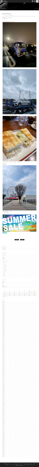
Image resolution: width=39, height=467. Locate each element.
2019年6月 (3, 429)
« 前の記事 (16, 239)
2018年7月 (3, 445)
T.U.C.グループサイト (32, 464)
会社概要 (16, 464)
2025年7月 (3, 320)
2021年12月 (3, 384)
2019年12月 (3, 420)
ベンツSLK (4, 274)
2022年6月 (3, 375)
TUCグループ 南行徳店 (8, 1)
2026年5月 (3, 305)
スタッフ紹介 (7, 464)
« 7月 (2, 297)
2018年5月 (3, 448)
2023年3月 (3, 362)
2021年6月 (3, 393)
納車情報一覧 (3, 258)
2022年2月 (3, 381)
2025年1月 (3, 329)
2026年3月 (3, 308)
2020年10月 (3, 405)
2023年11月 (3, 350)
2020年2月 (3, 417)
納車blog (28, 464)
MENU (37, 1)
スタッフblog (25, 464)
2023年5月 (3, 359)
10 (4, 293)
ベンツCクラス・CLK (5, 265)
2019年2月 (3, 435)
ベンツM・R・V (4, 271)
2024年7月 (3, 338)
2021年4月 (3, 396)
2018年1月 (3, 454)
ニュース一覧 (3, 255)
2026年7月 (3, 302)
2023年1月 (3, 365)
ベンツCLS (4, 262)
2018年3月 (3, 451)
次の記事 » (22, 239)
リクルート (10, 464)
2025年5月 (3, 323)
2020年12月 (3, 402)
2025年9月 (3, 317)
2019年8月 (3, 426)
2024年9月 (3, 335)
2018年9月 (3, 442)
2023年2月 (3, 363)
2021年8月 (3, 390)
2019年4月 (3, 432)
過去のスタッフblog (4, 247)
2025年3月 (3, 326)
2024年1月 (3, 347)
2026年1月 (3, 311)
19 (14, 294)
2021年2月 (3, 399)
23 (34, 294)
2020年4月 (3, 414)
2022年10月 (3, 369)
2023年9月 (3, 353)
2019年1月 (3, 436)
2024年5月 (3, 341)
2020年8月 (3, 408)
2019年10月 (3, 423)
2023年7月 (3, 356)
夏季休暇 (3, 282)
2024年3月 (3, 344)
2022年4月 (3, 378)
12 (14, 293)
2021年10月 (3, 387)
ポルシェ (3, 256)
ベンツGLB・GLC (4, 268)
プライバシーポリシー (20, 464)
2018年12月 (3, 438)
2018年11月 (3, 439)
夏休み (3, 285)
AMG (3, 259)
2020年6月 (3, 411)
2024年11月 (3, 332)
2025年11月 (3, 314)
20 (19, 294)
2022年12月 (3, 366)
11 (9, 293)
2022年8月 (3, 372)
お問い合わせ (13, 464)
